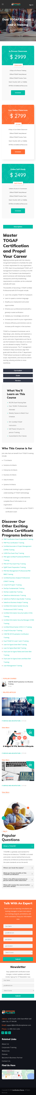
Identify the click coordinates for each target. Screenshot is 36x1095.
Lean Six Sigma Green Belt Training (15, 645)
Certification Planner (18, 1090)
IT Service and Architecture (11, 721)
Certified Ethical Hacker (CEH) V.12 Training (18, 627)
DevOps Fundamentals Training (14, 588)
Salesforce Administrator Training (15, 595)
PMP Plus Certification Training (14, 543)
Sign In (31, 5)
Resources (6, 1051)
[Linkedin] (9, 1032)
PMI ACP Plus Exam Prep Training (15, 564)
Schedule (18, 93)
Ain (25, 721)
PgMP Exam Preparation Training (15, 567)
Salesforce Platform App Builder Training (17, 599)
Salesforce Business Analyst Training (16, 602)
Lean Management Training (13, 666)
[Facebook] (6, 1032)
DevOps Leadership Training (13, 592)
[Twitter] (2, 1032)
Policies (5, 1054)
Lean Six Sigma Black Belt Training (15, 648)
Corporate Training (9, 1047)
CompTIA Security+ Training (13, 630)
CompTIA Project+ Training (13, 585)
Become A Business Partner (12, 1058)
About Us (5, 1044)
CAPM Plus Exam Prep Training (14, 553)
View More (5, 727)
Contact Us (6, 1061)
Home (5, 30)
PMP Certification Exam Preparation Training (18, 539)
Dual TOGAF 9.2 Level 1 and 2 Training (16, 641)
